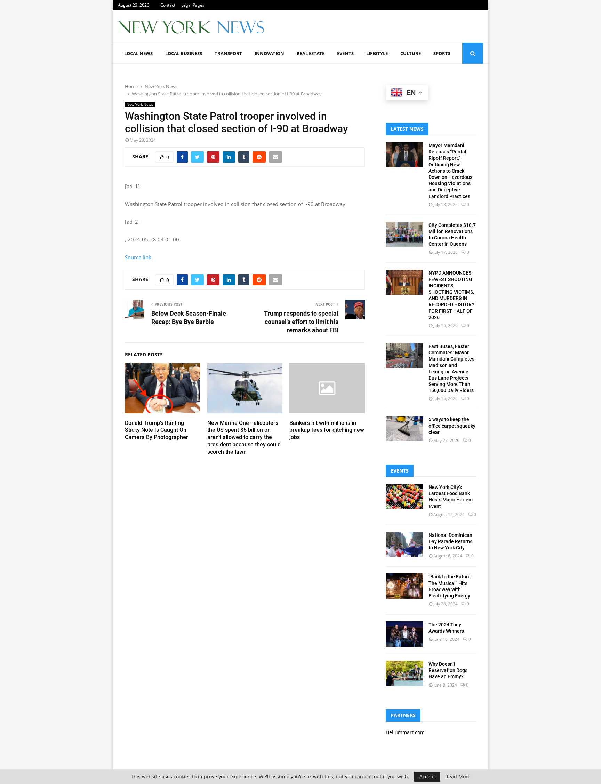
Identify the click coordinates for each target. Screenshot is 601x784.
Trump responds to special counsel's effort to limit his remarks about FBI (301, 322)
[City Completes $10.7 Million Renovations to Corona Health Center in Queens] (404, 234)
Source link (138, 257)
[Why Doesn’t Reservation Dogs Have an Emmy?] (404, 673)
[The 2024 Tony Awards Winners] (404, 634)
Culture (410, 53)
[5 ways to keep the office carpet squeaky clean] (404, 428)
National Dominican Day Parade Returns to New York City (450, 541)
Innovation (269, 53)
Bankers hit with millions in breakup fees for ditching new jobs (326, 430)
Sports (441, 53)
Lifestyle (377, 53)
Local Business (183, 53)
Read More (458, 776)
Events (345, 53)
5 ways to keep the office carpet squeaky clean (451, 426)
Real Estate (310, 53)
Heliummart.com (405, 732)
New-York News (140, 104)
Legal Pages (193, 5)
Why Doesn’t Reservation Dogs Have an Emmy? (447, 670)
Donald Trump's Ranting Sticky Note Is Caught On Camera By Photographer (156, 430)
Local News (138, 53)
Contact (167, 5)
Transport (228, 53)
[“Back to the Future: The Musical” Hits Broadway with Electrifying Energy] (404, 586)
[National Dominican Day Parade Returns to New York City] (404, 544)
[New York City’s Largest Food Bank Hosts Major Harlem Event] (404, 496)
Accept (427, 776)
